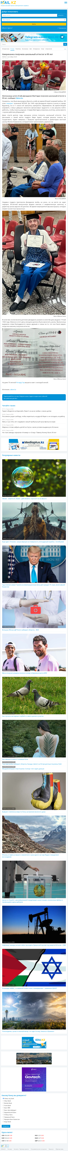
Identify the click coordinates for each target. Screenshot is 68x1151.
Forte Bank (7, 1105)
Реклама (10, 1149)
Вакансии (51, 1149)
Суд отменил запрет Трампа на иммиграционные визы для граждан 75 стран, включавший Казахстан (33, 584)
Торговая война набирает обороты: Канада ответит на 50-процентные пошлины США (32, 763)
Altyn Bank (7, 1101)
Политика (18, 49)
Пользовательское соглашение (39, 1149)
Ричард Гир (20, 382)
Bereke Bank (8, 1103)
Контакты (16, 1149)
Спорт (42, 49)
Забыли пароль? (7, 28)
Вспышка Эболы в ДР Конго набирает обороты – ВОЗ (20, 628)
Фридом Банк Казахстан (12, 1119)
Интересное (36, 49)
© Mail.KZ (3, 1149)
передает (9, 103)
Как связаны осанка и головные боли (15, 758)
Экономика (25, 49)
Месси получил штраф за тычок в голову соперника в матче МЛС (24, 671)
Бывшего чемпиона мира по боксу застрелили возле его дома (23, 810)
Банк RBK (7, 1108)
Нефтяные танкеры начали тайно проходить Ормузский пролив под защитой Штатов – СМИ (34, 943)
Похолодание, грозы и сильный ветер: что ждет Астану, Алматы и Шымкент (28, 1030)
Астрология (48, 49)
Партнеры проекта (24, 1149)
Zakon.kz (19, 98)
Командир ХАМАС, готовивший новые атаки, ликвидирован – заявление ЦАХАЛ (29, 986)
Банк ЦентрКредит (10, 1110)
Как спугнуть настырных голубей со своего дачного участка (22, 714)
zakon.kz (13, 389)
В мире (12, 49)
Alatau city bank (9, 1098)
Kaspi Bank (7, 1122)
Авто (30, 49)
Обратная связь (59, 1149)
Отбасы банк (8, 1115)
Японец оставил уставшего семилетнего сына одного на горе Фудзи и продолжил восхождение (30, 854)
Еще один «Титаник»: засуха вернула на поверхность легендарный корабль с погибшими (33, 540)
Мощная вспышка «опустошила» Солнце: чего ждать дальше (23, 768)
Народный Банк (9, 1117)
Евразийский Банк (10, 1112)
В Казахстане (5, 49)
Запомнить (62, 28)
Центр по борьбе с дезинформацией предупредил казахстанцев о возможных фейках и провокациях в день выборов (32, 899)
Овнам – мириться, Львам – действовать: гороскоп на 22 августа (24, 497)
